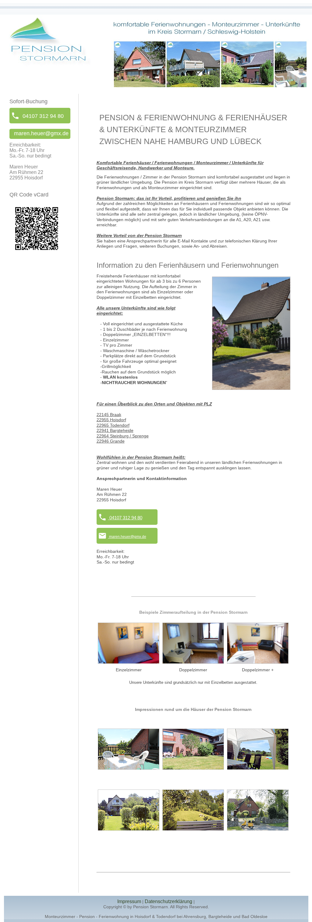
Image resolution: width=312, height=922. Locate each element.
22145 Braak (109, 414)
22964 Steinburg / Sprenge (123, 435)
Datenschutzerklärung (168, 901)
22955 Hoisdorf (111, 419)
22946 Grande (111, 441)
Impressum (129, 901)
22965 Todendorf (113, 425)
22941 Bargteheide (115, 430)
